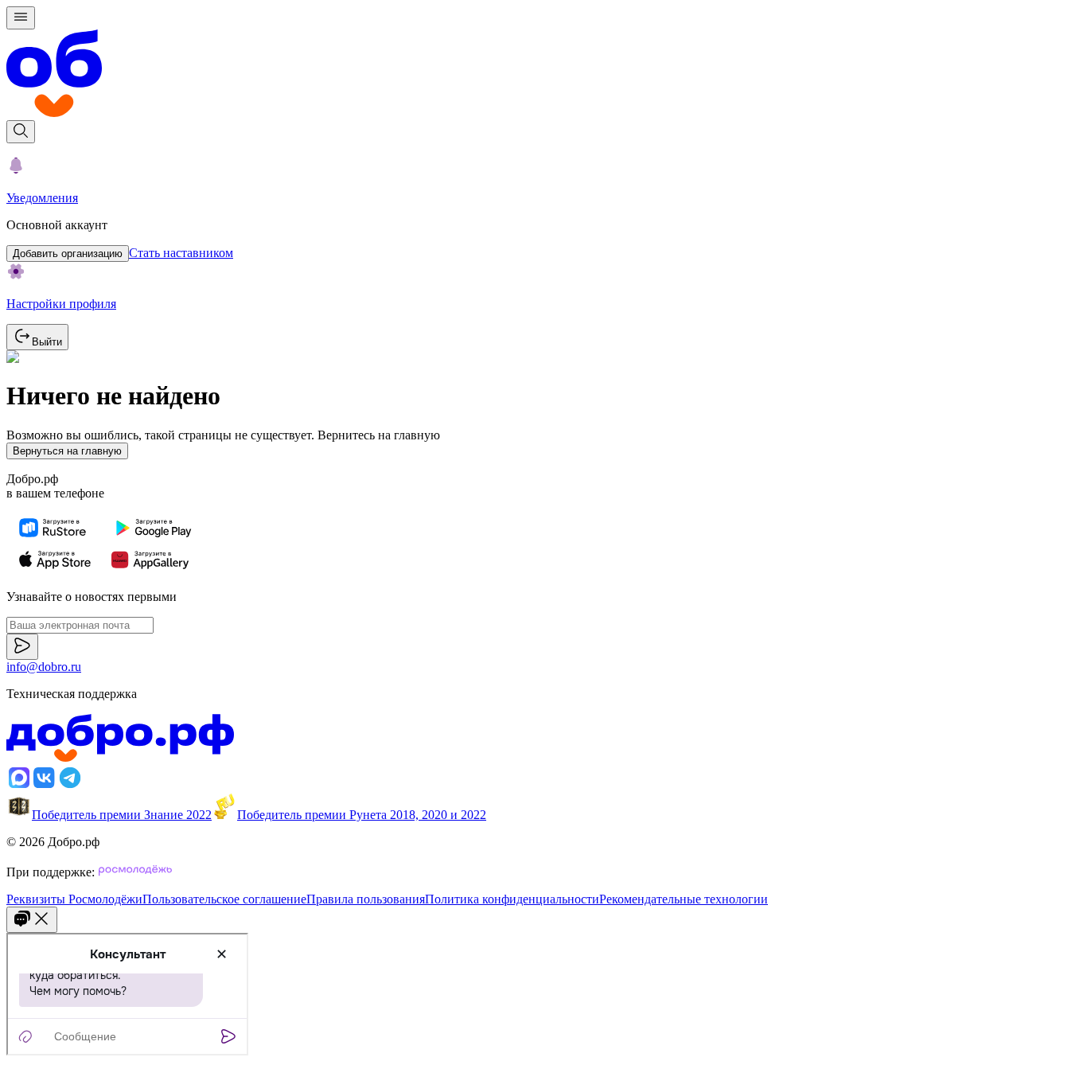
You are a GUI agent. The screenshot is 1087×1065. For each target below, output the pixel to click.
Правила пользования (365, 899)
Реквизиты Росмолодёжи (74, 899)
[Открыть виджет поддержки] (31, 920)
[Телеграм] (70, 786)
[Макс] (19, 786)
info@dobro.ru (43, 666)
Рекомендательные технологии (683, 899)
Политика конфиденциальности (512, 899)
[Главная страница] (543, 74)
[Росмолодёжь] (135, 872)
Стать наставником (181, 252)
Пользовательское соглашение (224, 899)
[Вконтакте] (44, 786)
